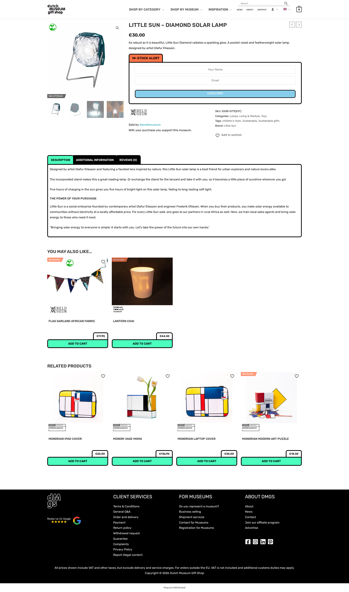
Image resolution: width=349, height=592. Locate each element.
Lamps (234, 116)
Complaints (121, 544)
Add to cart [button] (77, 343)
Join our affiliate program (262, 522)
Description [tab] (60, 160)
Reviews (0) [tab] (128, 160)
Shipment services (191, 517)
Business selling (190, 511)
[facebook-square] (249, 542)
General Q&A (122, 511)
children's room (231, 120)
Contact (250, 517)
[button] (162, 9)
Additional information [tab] (95, 160)
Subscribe (215, 93)
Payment (119, 522)
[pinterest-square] (271, 542)
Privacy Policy (122, 549)
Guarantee (120, 538)
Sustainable (249, 120)
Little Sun (230, 125)
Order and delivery (126, 517)
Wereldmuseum (150, 124)
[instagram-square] (256, 542)
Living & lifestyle (249, 116)
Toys (264, 116)
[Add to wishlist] (103, 261)
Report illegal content (128, 555)
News (248, 511)
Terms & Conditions (126, 506)
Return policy (122, 528)
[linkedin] (264, 542)
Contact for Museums (193, 522)
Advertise (251, 528)
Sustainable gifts (268, 120)
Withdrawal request (126, 533)
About (249, 506)
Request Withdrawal (174, 587)
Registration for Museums (196, 528)
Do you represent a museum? (199, 506)
